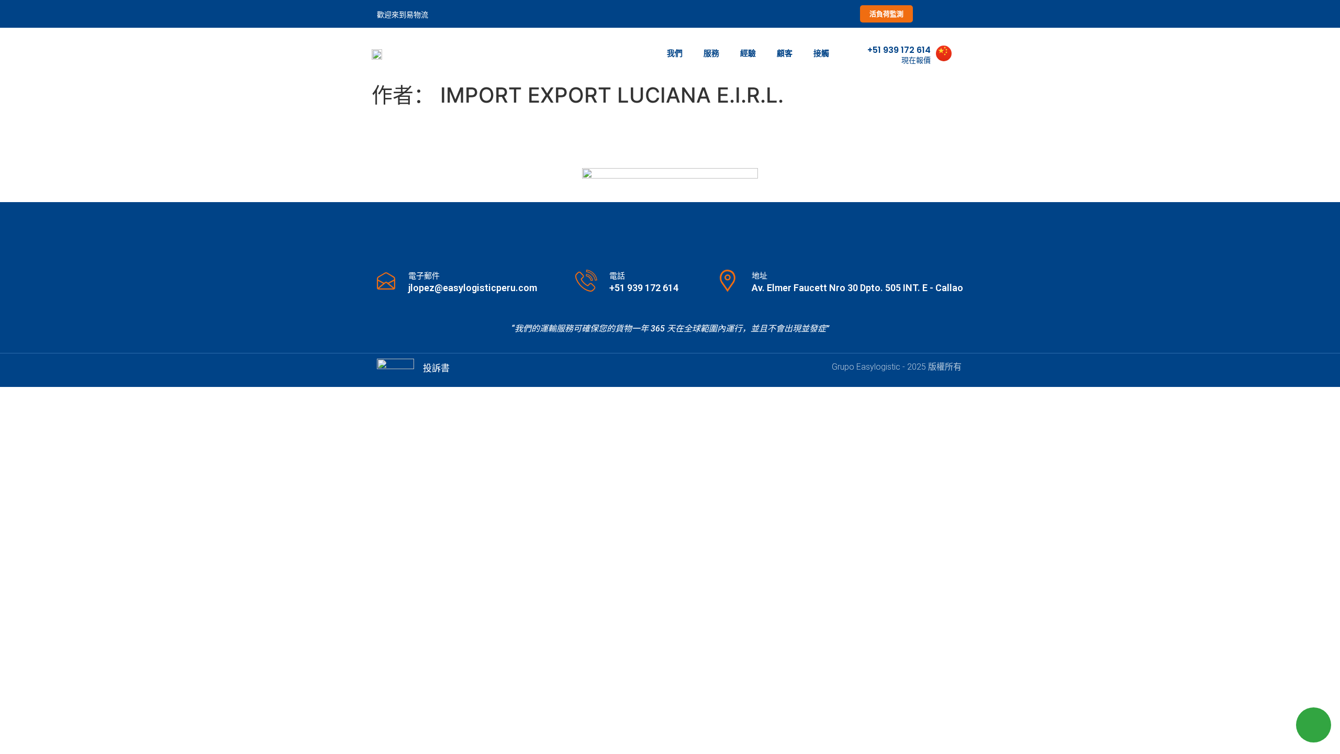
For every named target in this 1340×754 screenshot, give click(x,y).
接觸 (821, 53)
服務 (711, 53)
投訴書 (436, 368)
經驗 (748, 53)
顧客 (784, 53)
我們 (675, 53)
